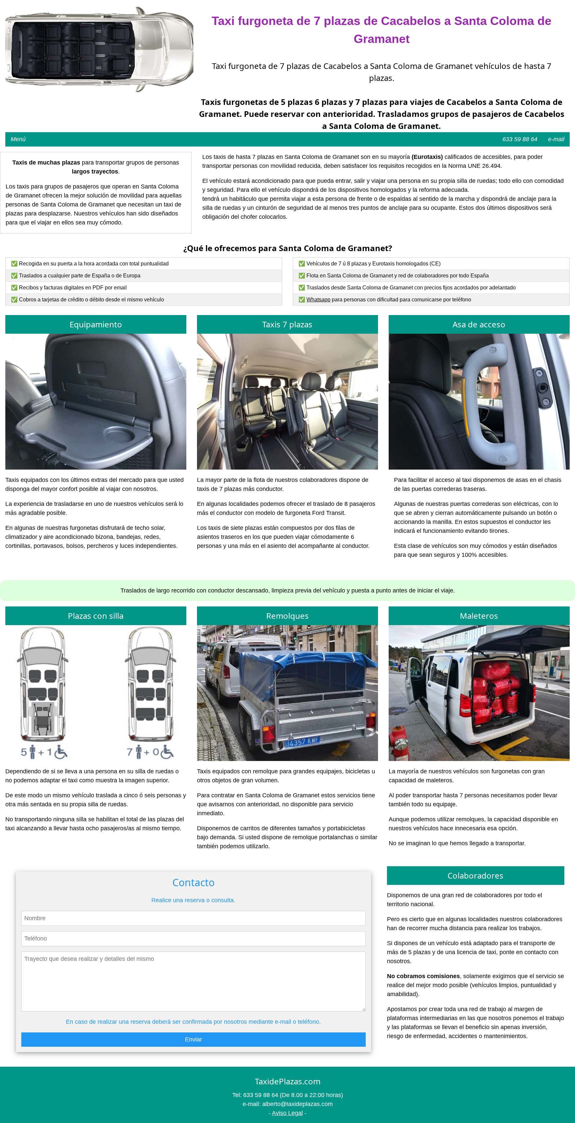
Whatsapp (318, 299)
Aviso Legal (287, 1113)
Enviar (193, 1039)
